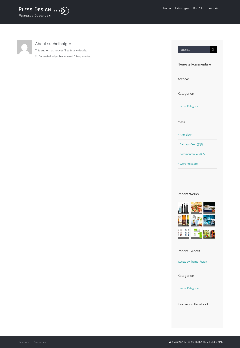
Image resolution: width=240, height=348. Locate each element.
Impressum (24, 342)
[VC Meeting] (184, 233)
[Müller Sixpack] (209, 233)
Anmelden (186, 134)
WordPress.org (189, 163)
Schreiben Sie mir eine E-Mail (206, 341)
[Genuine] (184, 208)
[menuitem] (167, 8)
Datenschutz (40, 342)
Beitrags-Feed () (191, 144)
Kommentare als (192, 154)
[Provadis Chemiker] (209, 220)
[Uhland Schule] (196, 233)
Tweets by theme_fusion (192, 261)
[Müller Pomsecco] (184, 220)
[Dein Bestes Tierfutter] (209, 208)
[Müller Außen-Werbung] (196, 220)
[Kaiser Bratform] (196, 208)
